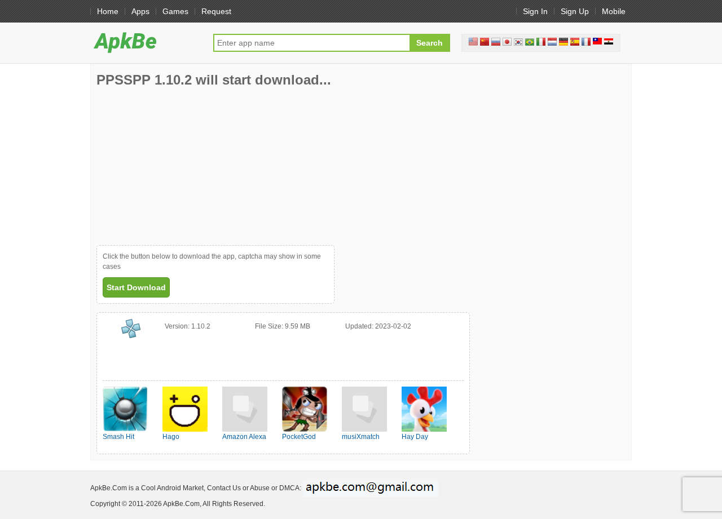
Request (216, 11)
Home (107, 11)
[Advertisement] (181, 166)
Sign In (535, 11)
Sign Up (575, 11)
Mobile (614, 11)
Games (175, 11)
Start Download (136, 287)
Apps (140, 11)
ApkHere (146, 42)
